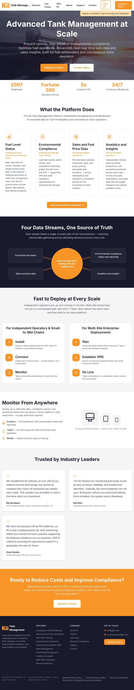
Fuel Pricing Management (47, 652)
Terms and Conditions (118, 678)
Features (36, 5)
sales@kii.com (113, 630)
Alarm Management (44, 649)
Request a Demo (122, 5)
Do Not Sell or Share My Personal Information (82, 680)
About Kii (74, 630)
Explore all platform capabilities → (67, 205)
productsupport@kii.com (118, 634)
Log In (105, 4)
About (69, 5)
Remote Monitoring (44, 663)
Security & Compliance (80, 641)
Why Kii (59, 5)
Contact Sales (82, 67)
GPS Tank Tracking (44, 638)
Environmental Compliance (47, 641)
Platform (73, 634)
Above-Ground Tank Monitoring (49, 634)
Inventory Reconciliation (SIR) (48, 645)
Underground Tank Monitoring (49, 630)
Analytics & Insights (44, 656)
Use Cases (47, 5)
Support (80, 5)
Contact (92, 5)
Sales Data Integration (45, 660)
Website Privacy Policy (72, 678)
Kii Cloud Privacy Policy (96, 678)
